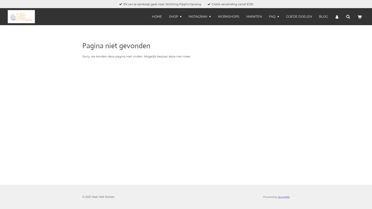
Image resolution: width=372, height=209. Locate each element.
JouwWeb (284, 197)
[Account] (337, 17)
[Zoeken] (348, 17)
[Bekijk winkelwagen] (359, 17)
